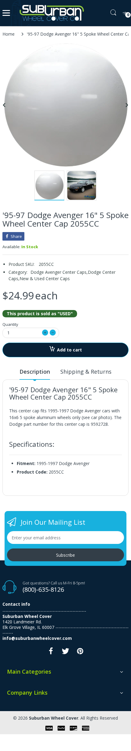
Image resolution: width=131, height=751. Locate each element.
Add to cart (69, 350)
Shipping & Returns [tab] (86, 371)
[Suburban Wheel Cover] (50, 13)
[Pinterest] (80, 652)
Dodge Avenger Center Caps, (59, 272)
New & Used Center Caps (44, 278)
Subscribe (65, 555)
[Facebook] (51, 652)
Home (8, 34)
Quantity (10, 324)
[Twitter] (65, 652)
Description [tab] (34, 371)
